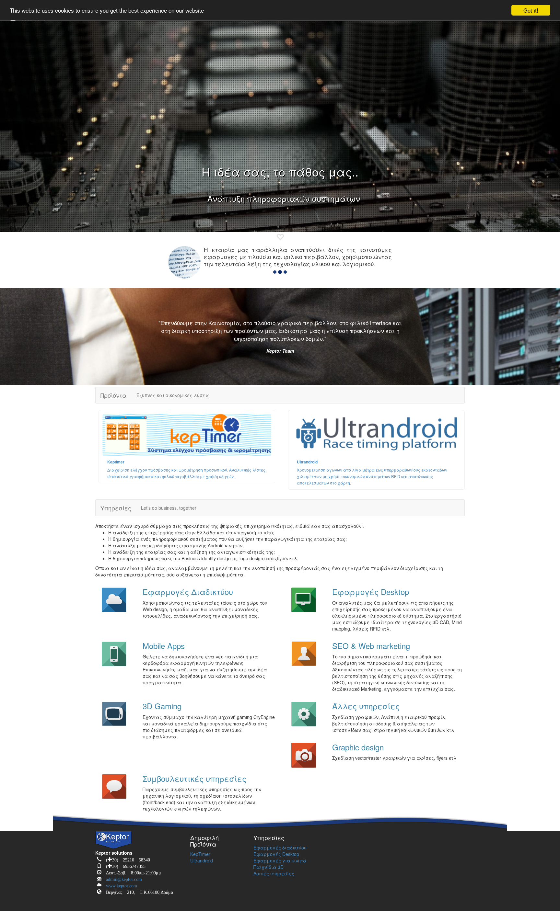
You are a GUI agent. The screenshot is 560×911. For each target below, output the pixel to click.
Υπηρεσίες (115, 508)
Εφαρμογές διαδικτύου (280, 847)
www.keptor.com (119, 884)
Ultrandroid (201, 860)
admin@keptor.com (121, 878)
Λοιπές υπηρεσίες (273, 873)
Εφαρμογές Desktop (276, 854)
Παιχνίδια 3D (268, 867)
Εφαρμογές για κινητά (280, 860)
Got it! (530, 10)
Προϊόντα (113, 395)
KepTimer (200, 854)
